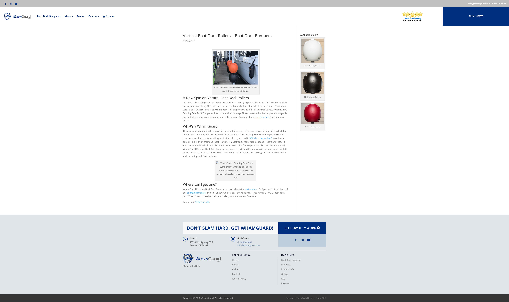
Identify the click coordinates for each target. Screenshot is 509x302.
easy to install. (262, 117)
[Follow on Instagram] (11, 4)
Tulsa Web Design (305, 298)
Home (235, 260)
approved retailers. (196, 192)
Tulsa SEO (321, 298)
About (67, 16)
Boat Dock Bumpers (48, 16)
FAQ (283, 278)
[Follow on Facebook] (5, 4)
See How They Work (300, 228)
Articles (236, 269)
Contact (236, 274)
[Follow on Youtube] (16, 4)
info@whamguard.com (479, 4)
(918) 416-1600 (499, 4)
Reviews (81, 16)
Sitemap (290, 298)
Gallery (284, 274)
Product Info (287, 269)
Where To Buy (239, 278)
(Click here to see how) (261, 138)
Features (285, 264)
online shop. (251, 189)
